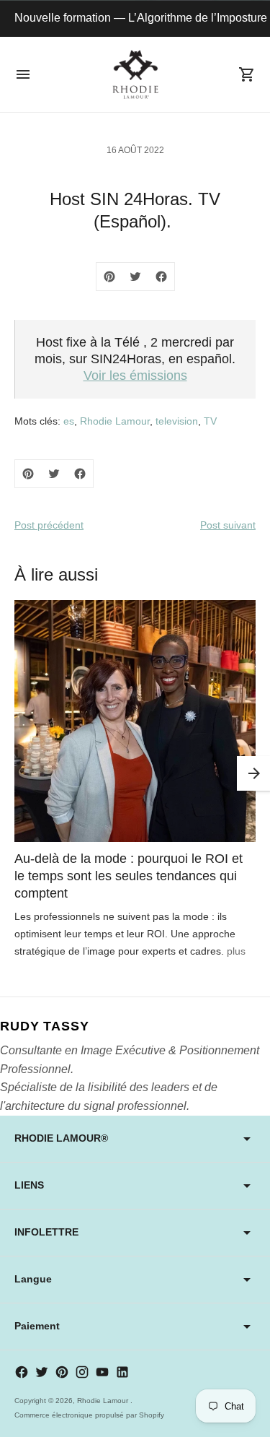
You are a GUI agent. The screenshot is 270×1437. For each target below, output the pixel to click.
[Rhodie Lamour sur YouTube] (102, 1372)
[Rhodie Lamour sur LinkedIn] (122, 1372)
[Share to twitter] (135, 276)
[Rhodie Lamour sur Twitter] (42, 1372)
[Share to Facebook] (161, 276)
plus (236, 951)
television (177, 421)
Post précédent (49, 525)
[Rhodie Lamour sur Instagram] (82, 1372)
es (68, 421)
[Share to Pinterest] (109, 276)
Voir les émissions (135, 375)
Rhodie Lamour (115, 421)
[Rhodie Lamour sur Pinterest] (62, 1372)
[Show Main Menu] (23, 74)
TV (210, 421)
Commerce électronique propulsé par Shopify (89, 1415)
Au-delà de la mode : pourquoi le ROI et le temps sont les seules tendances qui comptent (128, 875)
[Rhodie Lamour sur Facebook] (21, 1372)
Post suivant (228, 525)
